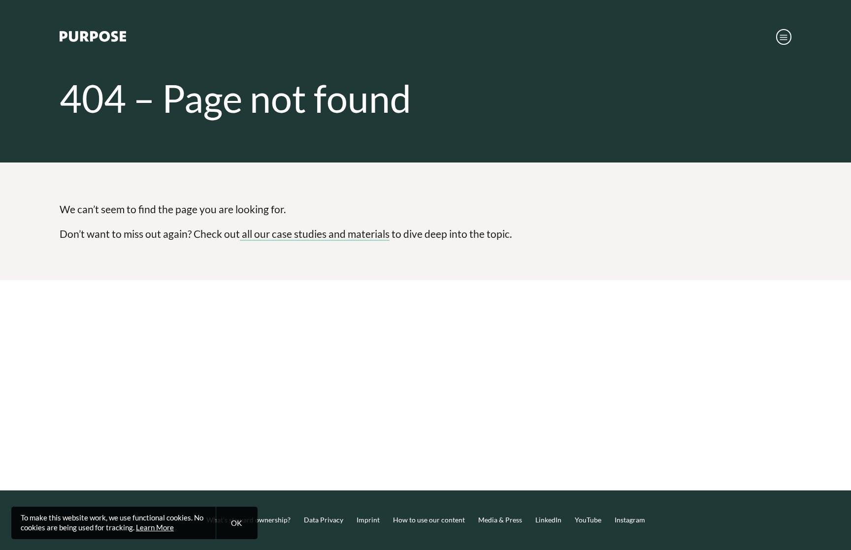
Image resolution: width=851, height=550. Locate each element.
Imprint (368, 520)
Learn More (155, 527)
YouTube (588, 520)
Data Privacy (323, 520)
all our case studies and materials (315, 233)
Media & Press (500, 520)
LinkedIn (548, 520)
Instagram (630, 520)
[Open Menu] (784, 37)
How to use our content (429, 520)
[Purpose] (93, 38)
